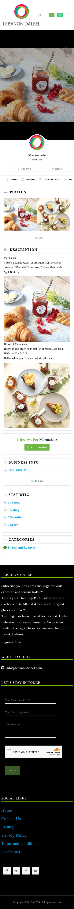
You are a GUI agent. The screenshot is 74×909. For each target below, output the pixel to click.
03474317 (13, 272)
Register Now (11, 642)
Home (6, 810)
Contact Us (11, 818)
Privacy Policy (14, 835)
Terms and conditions (20, 843)
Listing (7, 827)
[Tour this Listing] (68, 49)
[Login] (51, 15)
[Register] (60, 15)
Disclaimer (10, 851)
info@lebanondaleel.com (23, 668)
